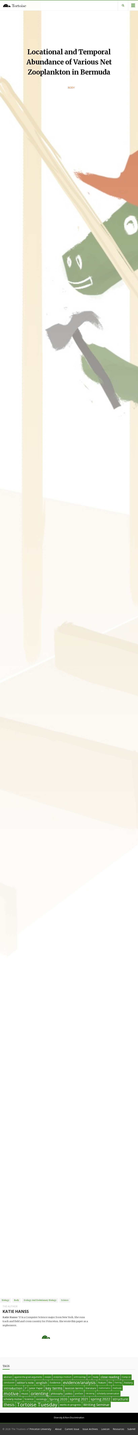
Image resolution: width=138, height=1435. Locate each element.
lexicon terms (74, 1388)
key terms (53, 1388)
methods (117, 1388)
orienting (39, 1393)
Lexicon (105, 1429)
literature (91, 1388)
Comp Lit (126, 1376)
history (128, 1382)
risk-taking (89, 1393)
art (89, 1377)
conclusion (9, 1382)
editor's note (25, 1383)
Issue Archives (90, 1429)
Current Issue (72, 1429)
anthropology (80, 1377)
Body (71, 87)
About (58, 1429)
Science (29, 1399)
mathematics (104, 1388)
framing (118, 1382)
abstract (8, 1377)
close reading (110, 1377)
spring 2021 (79, 1399)
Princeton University (40, 1429)
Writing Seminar (96, 1404)
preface (79, 1393)
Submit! (131, 1429)
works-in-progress (70, 1404)
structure (120, 1399)
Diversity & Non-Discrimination (69, 1417)
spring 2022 (100, 1399)
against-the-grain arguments (28, 1377)
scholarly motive (13, 1399)
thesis (9, 1404)
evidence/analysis (79, 1382)
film (110, 1382)
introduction (13, 1388)
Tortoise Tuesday (37, 1404)
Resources (118, 1429)
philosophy (57, 1393)
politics (69, 1393)
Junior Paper (36, 1388)
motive (11, 1393)
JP (26, 1388)
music (24, 1393)
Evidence (55, 1382)
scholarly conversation (108, 1393)
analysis (48, 1377)
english (41, 1382)
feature (102, 1382)
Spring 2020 (58, 1399)
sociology (41, 1399)
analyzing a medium (62, 1377)
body (95, 1376)
